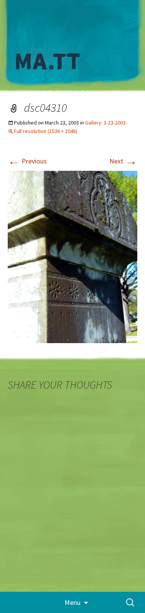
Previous (27, 161)
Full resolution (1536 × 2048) (45, 131)
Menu (72, 602)
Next (123, 161)
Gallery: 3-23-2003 (105, 122)
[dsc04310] (72, 256)
